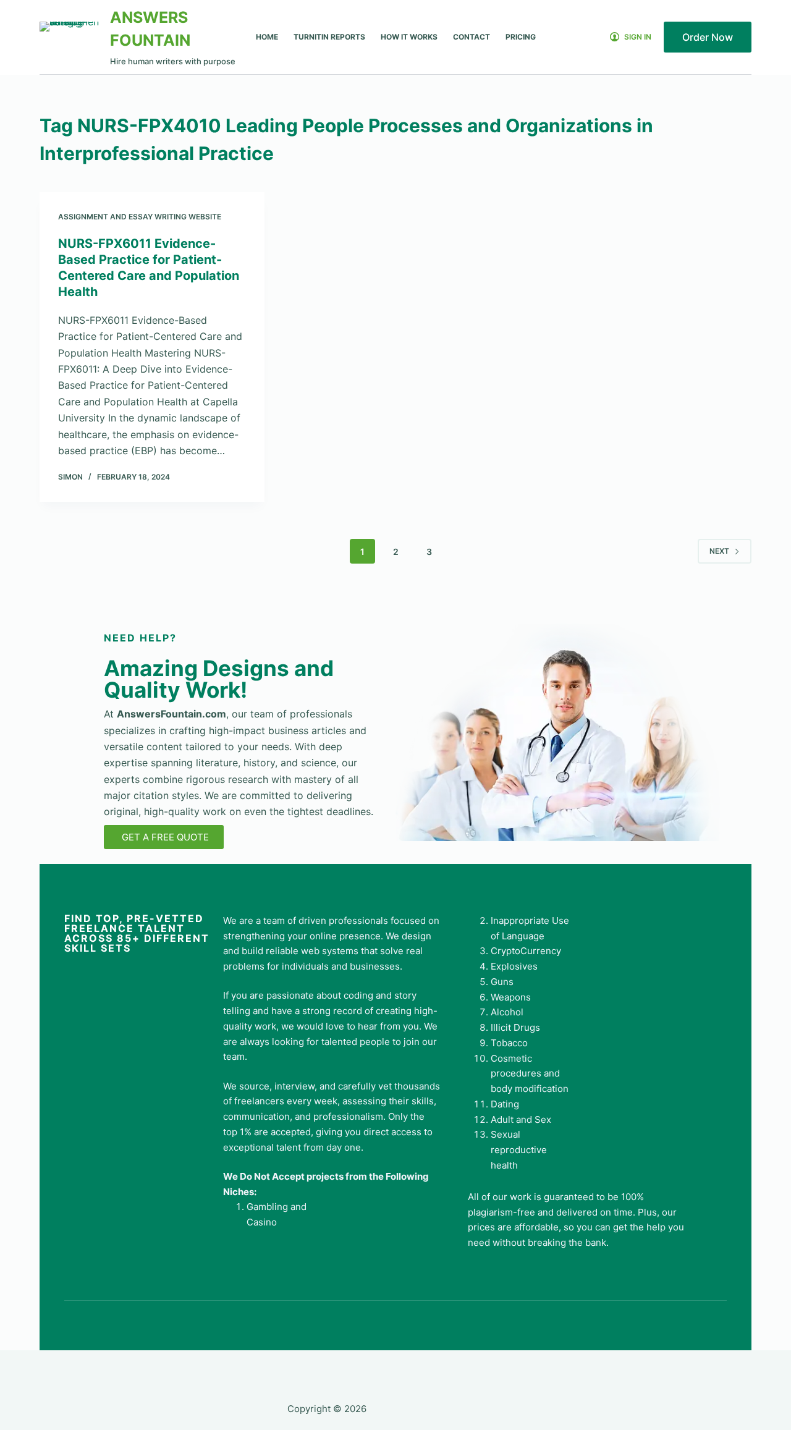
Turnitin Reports (329, 36)
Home (267, 36)
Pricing (520, 36)
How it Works (409, 36)
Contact (471, 36)
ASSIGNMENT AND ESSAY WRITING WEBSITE (139, 216)
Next (719, 551)
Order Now (707, 37)
